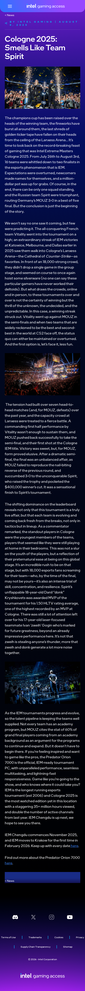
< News (9, 15)
